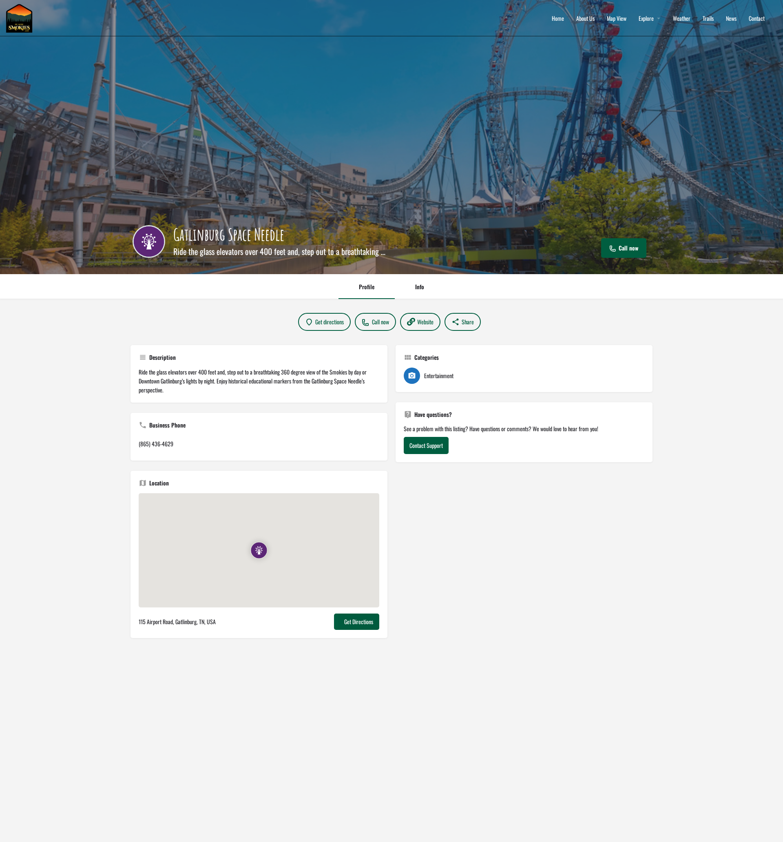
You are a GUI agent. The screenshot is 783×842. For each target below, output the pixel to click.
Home (558, 18)
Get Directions (358, 621)
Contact (757, 18)
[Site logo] (20, 17)
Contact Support (426, 445)
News (731, 18)
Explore (646, 18)
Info (419, 286)
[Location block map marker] (259, 550)
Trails (708, 18)
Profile (366, 286)
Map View (616, 18)
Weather (681, 18)
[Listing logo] (149, 241)
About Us (585, 18)
